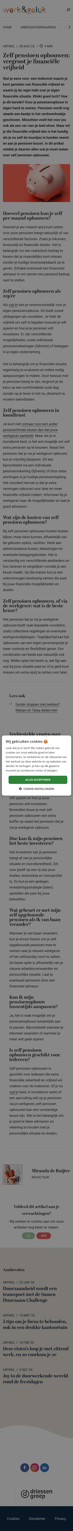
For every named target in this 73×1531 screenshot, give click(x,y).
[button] (36, 789)
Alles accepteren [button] (38, 779)
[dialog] (36, 765)
